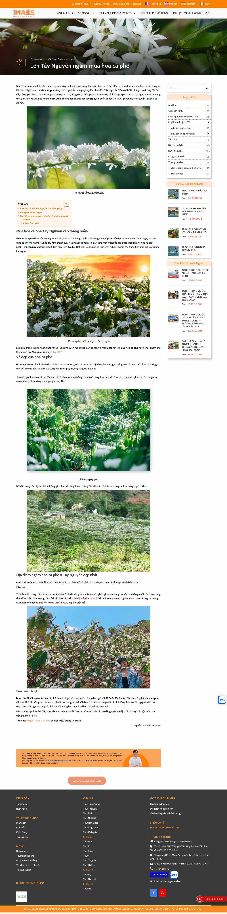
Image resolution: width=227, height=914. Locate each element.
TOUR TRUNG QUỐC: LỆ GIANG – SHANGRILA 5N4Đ (195, 273)
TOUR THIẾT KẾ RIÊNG (154, 13)
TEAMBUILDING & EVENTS (115, 13)
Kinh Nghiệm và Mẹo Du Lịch (183, 116)
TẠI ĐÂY (57, 351)
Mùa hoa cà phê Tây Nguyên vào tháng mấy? (41, 208)
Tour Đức (87, 841)
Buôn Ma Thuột (32, 223)
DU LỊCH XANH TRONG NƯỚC (191, 13)
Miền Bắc (20, 827)
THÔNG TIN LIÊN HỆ (160, 837)
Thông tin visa (175, 162)
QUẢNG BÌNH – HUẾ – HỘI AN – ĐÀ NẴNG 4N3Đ (194, 211)
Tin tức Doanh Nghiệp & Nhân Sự (185, 168)
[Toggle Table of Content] (65, 204)
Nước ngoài (21, 808)
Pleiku (27, 219)
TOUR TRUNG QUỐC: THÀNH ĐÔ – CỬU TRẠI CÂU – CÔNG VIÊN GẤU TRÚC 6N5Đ (195, 295)
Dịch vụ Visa (22, 851)
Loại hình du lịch (176, 122)
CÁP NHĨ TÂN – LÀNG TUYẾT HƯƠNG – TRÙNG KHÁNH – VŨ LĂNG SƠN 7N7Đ (193, 346)
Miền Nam (21, 822)
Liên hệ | (138, 3)
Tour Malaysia (90, 832)
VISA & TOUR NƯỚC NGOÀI (73, 13)
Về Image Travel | (81, 3)
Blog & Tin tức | (102, 3)
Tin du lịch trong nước (67, 59)
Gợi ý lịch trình (175, 111)
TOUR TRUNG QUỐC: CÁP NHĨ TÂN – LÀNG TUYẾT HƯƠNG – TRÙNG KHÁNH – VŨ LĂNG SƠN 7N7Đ (193, 320)
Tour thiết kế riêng (25, 855)
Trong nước (21, 804)
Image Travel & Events (38, 720)
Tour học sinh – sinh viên (28, 865)
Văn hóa (172, 139)
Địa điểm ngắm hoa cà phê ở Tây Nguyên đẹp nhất (44, 216)
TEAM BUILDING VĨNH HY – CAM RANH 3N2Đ (194, 231)
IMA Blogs (52, 59)
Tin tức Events (175, 173)
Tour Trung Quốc (91, 804)
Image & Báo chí (176, 156)
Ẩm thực (172, 105)
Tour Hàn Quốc (90, 822)
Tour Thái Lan (90, 808)
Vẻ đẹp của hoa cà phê (31, 212)
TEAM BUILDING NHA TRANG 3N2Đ (193, 248)
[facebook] (153, 893)
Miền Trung (22, 832)
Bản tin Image (175, 150)
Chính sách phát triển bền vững (165, 813)
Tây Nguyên (22, 837)
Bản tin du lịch (40, 59)
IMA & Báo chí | (121, 3)
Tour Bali (87, 813)
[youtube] (162, 893)
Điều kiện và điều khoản (161, 808)
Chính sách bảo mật (160, 804)
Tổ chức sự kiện (23, 869)
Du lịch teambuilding (26, 860)
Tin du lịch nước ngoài (179, 128)
